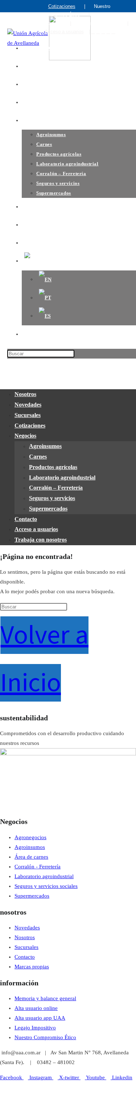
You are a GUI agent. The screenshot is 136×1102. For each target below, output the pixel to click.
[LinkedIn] (108, 31)
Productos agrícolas (53, 467)
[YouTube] (103, 31)
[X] (113, 31)
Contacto (26, 519)
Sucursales (28, 415)
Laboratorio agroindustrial (62, 477)
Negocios (25, 436)
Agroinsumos (45, 446)
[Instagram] (93, 31)
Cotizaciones (61, 6)
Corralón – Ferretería (56, 488)
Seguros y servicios (52, 498)
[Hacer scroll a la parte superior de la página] (2, 1097)
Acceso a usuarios (64, 31)
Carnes (38, 457)
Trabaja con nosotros (41, 540)
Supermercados (48, 509)
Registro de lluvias (99, 23)
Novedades (28, 405)
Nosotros (25, 394)
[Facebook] (98, 31)
